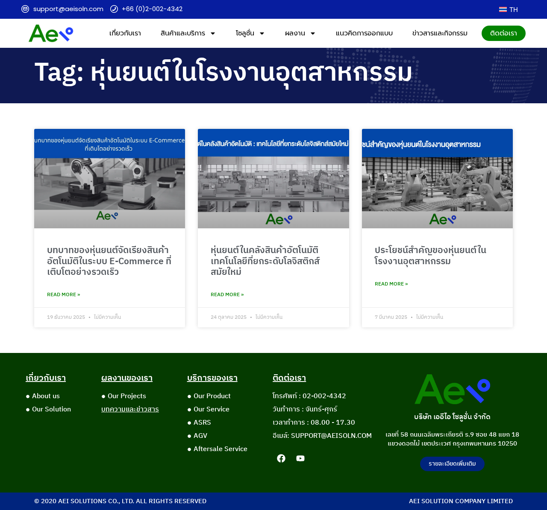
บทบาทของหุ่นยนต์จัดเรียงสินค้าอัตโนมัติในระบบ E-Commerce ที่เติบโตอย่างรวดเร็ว (109, 261)
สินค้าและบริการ (183, 33)
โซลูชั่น (245, 33)
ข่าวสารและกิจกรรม (440, 33)
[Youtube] (300, 458)
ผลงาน (295, 33)
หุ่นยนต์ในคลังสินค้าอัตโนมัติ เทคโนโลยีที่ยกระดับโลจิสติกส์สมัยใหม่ (265, 261)
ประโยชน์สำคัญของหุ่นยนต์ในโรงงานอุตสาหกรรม (430, 255)
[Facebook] (281, 458)
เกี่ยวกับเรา (125, 33)
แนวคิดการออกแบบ (364, 33)
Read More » (63, 295)
